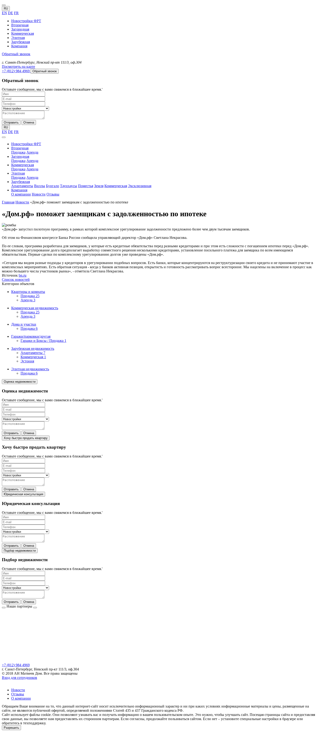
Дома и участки (23, 324)
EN (4, 13)
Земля (98, 186)
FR (16, 13)
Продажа (18, 152)
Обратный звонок (16, 54)
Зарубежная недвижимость (32, 349)
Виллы (39, 186)
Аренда (32, 152)
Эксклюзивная (139, 186)
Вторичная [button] (19, 148)
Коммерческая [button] (22, 165)
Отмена (28, 122)
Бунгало (52, 186)
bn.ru (22, 275)
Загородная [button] (20, 156)
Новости (39, 194)
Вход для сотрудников (19, 678)
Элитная (18, 38)
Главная (8, 202)
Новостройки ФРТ (26, 21)
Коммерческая (22, 33)
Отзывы (52, 194)
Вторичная (19, 25)
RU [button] (6, 8)
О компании (21, 194)
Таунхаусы (68, 186)
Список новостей (16, 280)
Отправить (11, 122)
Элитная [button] (18, 173)
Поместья (85, 186)
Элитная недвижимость (30, 369)
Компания (19, 46)
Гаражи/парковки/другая (30, 336)
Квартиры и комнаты (28, 292)
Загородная (20, 29)
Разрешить (11, 727)
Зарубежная (20, 42)
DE (10, 13)
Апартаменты (22, 186)
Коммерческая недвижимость (34, 308)
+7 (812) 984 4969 (16, 665)
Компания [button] (19, 190)
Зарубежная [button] (20, 182)
